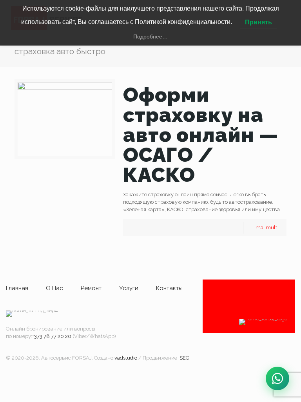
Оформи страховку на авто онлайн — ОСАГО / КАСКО (201, 134)
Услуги (128, 288)
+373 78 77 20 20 (51, 336)
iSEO (184, 358)
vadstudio (125, 358)
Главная (17, 288)
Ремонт (91, 288)
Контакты (169, 288)
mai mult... (268, 227)
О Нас (54, 288)
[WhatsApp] (277, 378)
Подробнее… (150, 36)
